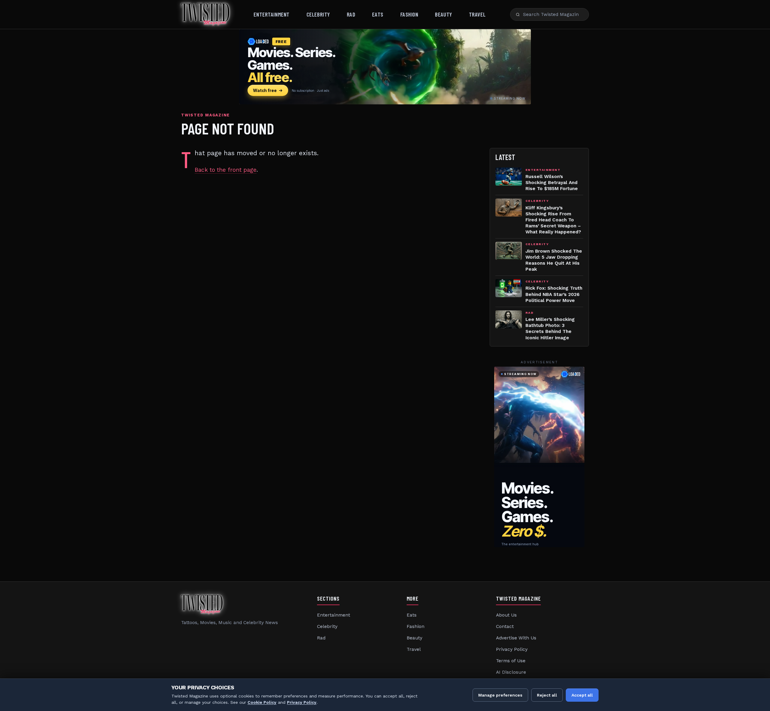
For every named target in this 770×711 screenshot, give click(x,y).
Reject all (547, 695)
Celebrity (318, 14)
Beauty (443, 14)
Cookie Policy (262, 702)
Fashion (409, 14)
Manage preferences (500, 695)
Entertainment (271, 14)
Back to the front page (226, 169)
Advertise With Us (516, 638)
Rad (351, 14)
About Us (506, 615)
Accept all (582, 695)
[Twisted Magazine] (205, 14)
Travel (477, 14)
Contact (505, 626)
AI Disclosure (511, 672)
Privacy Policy (512, 649)
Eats (377, 14)
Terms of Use (510, 660)
